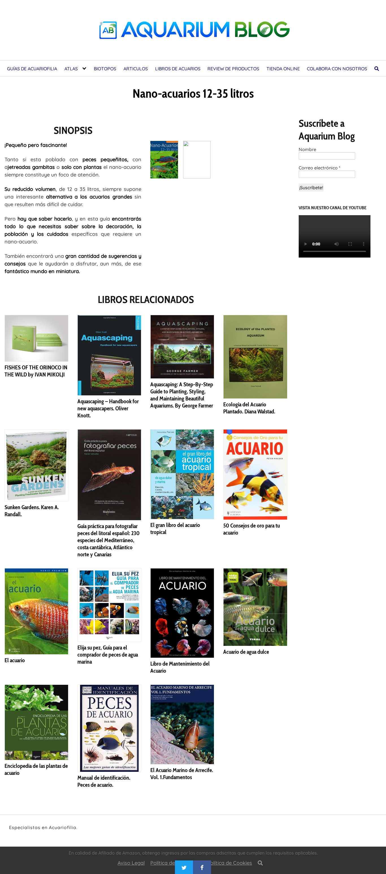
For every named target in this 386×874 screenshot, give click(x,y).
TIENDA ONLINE (283, 68)
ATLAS (71, 68)
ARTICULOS (135, 68)
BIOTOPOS (105, 68)
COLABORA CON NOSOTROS (337, 68)
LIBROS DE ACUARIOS (177, 68)
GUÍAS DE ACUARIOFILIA (32, 68)
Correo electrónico (319, 168)
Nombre (307, 149)
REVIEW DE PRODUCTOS (233, 68)
